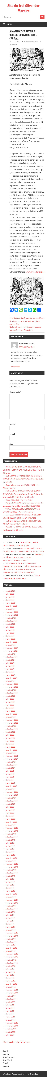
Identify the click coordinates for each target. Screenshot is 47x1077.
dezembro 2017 (11, 900)
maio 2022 (9, 741)
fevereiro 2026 (11, 606)
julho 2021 (9, 771)
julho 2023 (9, 699)
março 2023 (10, 711)
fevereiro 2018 (11, 894)
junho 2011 (10, 1008)
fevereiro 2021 (11, 786)
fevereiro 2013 (11, 948)
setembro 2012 (11, 963)
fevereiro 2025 (11, 642)
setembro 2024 (11, 657)
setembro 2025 (11, 621)
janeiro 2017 (10, 930)
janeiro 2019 (10, 861)
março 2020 (10, 819)
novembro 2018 (11, 867)
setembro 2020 (11, 801)
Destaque (13, 44)
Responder (15, 366)
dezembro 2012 (11, 954)
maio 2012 (9, 975)
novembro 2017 (11, 903)
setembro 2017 (11, 909)
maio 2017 (9, 921)
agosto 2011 (10, 1002)
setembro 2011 (11, 999)
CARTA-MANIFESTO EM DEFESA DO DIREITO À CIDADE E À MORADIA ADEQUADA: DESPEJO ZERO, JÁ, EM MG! (23, 479)
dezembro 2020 (11, 792)
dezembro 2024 (11, 648)
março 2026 (10, 603)
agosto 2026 (10, 591)
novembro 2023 (11, 687)
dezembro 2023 (11, 684)
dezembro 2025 (11, 612)
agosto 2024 (10, 660)
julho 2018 (9, 879)
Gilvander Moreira (31, 42)
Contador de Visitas (16, 1042)
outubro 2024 (10, 654)
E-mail (12, 434)
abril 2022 (9, 744)
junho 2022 (10, 738)
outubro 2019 (10, 834)
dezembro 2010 (11, 1023)
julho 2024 (9, 663)
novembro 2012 (11, 957)
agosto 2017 (10, 912)
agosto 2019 (10, 840)
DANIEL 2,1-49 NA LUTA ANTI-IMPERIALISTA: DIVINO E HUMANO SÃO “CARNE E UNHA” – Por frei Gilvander (23, 470)
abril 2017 (9, 924)
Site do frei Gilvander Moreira (23, 8)
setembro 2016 (11, 942)
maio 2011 (9, 1011)
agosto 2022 (10, 732)
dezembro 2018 (11, 864)
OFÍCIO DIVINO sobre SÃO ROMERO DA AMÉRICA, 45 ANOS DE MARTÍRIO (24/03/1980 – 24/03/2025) (22, 569)
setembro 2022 (11, 729)
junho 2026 (10, 597)
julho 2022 (9, 735)
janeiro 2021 (10, 789)
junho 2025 (10, 630)
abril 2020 (9, 816)
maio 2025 (9, 633)
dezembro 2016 (11, 933)
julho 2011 (9, 1005)
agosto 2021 (10, 768)
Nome (12, 424)
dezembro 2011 (11, 990)
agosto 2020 (10, 804)
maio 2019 (9, 849)
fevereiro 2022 (11, 750)
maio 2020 (9, 813)
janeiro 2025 (10, 645)
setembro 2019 (11, 837)
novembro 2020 (11, 795)
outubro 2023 (10, 690)
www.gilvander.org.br (35, 272)
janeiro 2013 (10, 951)
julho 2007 (9, 1035)
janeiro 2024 (10, 681)
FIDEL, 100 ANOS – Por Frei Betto (18, 500)
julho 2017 (9, 915)
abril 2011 (9, 1014)
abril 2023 (9, 708)
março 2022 (10, 747)
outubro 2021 (10, 762)
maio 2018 (9, 885)
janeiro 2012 (10, 987)
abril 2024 (9, 672)
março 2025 (10, 639)
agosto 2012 (10, 966)
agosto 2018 (10, 876)
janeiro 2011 (10, 1020)
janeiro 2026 (10, 609)
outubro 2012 (10, 960)
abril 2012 (9, 978)
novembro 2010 (11, 1026)
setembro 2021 (11, 765)
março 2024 (10, 675)
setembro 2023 (11, 693)
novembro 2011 (11, 993)
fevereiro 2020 (11, 822)
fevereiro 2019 (11, 858)
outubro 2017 (10, 906)
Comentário (15, 392)
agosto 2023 (10, 696)
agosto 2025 (10, 624)
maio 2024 (9, 669)
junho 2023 (10, 702)
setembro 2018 (11, 873)
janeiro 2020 (10, 825)
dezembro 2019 (11, 828)
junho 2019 (10, 846)
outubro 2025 (10, 618)
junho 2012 (10, 972)
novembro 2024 (11, 651)
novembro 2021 (11, 759)
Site (11, 444)
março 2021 (10, 783)
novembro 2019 (11, 831)
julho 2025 (9, 627)
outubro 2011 (10, 996)
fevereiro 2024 (11, 678)
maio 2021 (9, 777)
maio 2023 (9, 705)
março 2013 (10, 945)
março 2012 (10, 981)
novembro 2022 (11, 723)
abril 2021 (9, 780)
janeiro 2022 (10, 753)
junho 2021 (10, 774)
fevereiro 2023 (11, 714)
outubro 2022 (10, 726)
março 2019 (10, 855)
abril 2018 (9, 888)
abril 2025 (9, 636)
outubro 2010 (10, 1029)
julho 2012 (9, 969)
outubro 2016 (10, 939)
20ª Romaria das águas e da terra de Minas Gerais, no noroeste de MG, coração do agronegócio (26, 321)
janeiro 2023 (10, 717)
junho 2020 (10, 810)
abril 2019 (9, 852)
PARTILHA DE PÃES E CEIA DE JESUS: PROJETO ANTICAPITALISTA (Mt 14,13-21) (23, 557)
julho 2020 (9, 807)
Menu (9, 24)
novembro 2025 (11, 615)
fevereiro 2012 (11, 984)
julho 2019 (9, 843)
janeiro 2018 (10, 897)
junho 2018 (10, 882)
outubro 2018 (10, 870)
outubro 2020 (10, 798)
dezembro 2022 (11, 720)
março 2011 (10, 1017)
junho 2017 (10, 918)
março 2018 (10, 891)
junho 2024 (10, 666)
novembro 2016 (11, 936)
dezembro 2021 (11, 756)
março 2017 (10, 927)
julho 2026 (9, 594)
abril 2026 (9, 600)
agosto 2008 (10, 1032)
